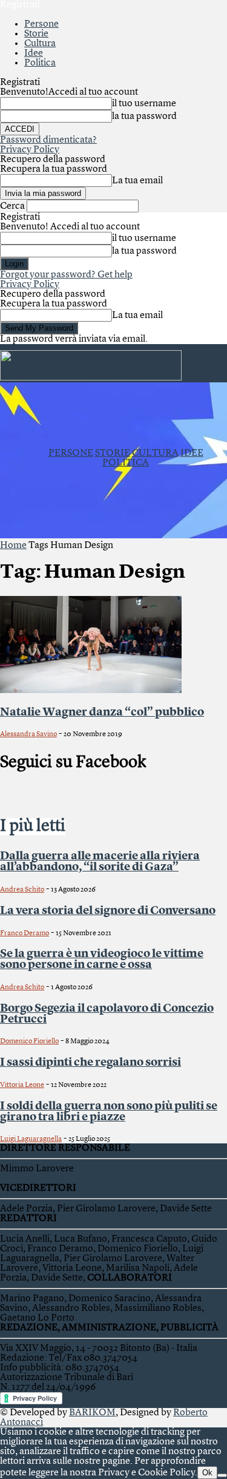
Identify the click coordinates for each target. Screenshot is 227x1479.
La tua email (137, 181)
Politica (40, 63)
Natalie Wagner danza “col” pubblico (102, 712)
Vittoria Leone (22, 1085)
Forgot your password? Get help (66, 275)
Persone (41, 24)
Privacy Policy (29, 150)
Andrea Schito (22, 889)
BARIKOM (92, 1413)
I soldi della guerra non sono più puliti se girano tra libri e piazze (108, 1112)
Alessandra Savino (28, 734)
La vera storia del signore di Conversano (107, 910)
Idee (33, 53)
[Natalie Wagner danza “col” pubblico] (91, 691)
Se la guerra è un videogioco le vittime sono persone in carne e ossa (101, 959)
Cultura (40, 44)
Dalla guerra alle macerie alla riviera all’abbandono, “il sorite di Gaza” (100, 862)
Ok (207, 1472)
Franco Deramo (24, 933)
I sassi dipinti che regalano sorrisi (90, 1062)
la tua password (144, 116)
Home (13, 545)
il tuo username (144, 104)
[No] (222, 1475)
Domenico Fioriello (29, 1041)
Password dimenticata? (48, 140)
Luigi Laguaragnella (31, 1139)
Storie (36, 34)
